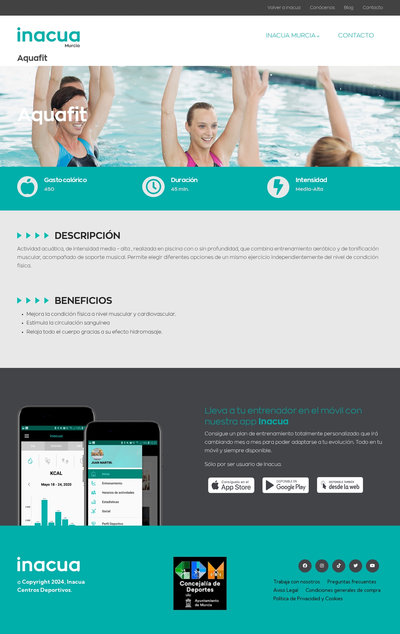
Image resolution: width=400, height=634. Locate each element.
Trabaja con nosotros (296, 582)
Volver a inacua (284, 7)
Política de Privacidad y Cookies (308, 599)
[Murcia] (48, 31)
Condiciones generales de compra (343, 590)
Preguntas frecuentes (352, 582)
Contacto (373, 7)
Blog (348, 7)
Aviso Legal (285, 590)
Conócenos (322, 7)
